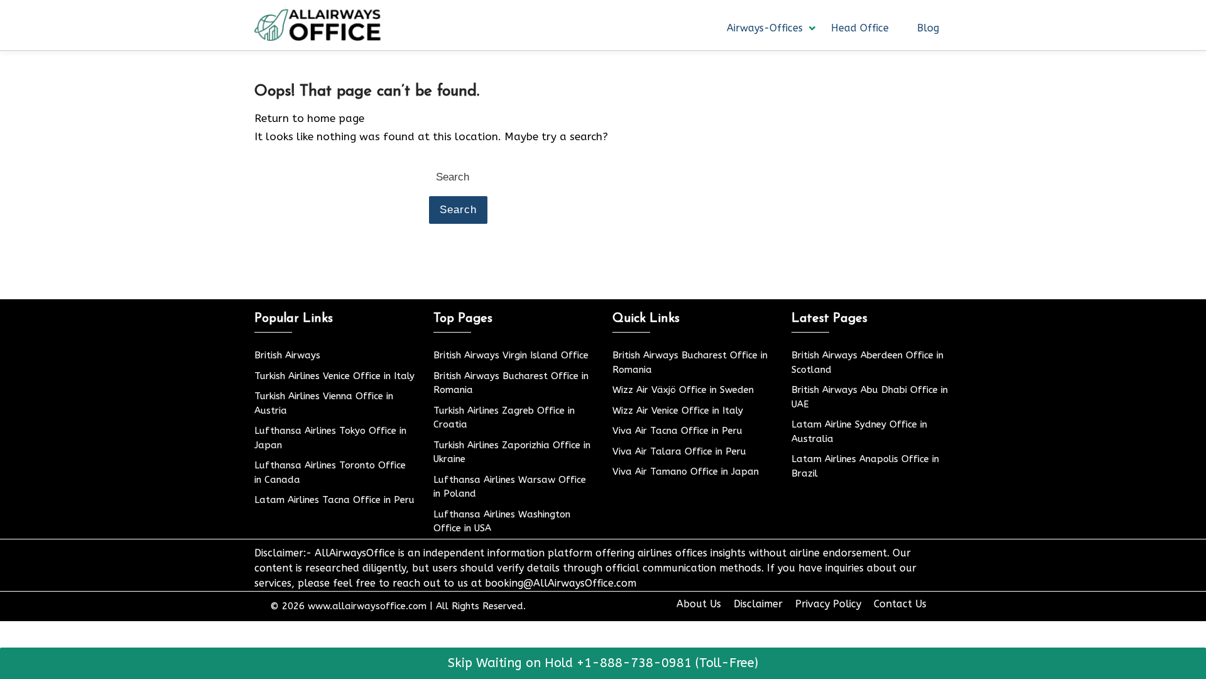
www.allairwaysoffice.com (367, 606)
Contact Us (900, 604)
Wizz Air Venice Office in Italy (677, 410)
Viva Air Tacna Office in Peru (677, 430)
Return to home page (309, 118)
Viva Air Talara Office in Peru (679, 451)
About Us (698, 604)
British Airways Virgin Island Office (511, 355)
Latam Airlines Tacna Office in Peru (334, 499)
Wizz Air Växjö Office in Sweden (683, 389)
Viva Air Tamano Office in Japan (685, 471)
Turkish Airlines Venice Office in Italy (334, 376)
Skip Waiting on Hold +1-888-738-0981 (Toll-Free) (603, 663)
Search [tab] (458, 210)
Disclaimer (758, 604)
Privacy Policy (828, 604)
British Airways (287, 355)
